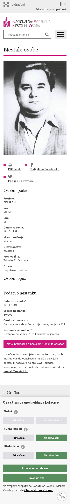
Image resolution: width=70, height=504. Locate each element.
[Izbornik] (60, 34)
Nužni (8, 411)
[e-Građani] (20, 4)
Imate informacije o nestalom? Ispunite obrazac (35, 343)
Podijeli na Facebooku (45, 169)
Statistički (11, 446)
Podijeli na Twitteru (21, 180)
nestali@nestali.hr (16, 371)
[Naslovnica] (35, 22)
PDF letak (14, 169)
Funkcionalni (13, 428)
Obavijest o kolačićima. (38, 490)
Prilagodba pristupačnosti (50, 9)
